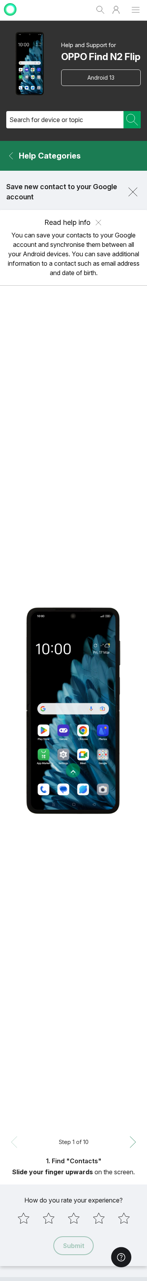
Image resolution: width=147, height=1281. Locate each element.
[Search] (132, 119)
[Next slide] (133, 1142)
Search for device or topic (46, 120)
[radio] (23, 1218)
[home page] (10, 16)
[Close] (133, 192)
